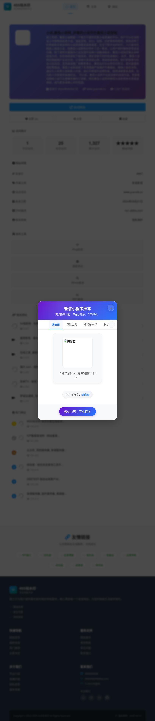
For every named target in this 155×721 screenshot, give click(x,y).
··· (111, 324)
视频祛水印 (90, 324)
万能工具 (71, 324)
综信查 (56, 324)
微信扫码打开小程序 (77, 411)
